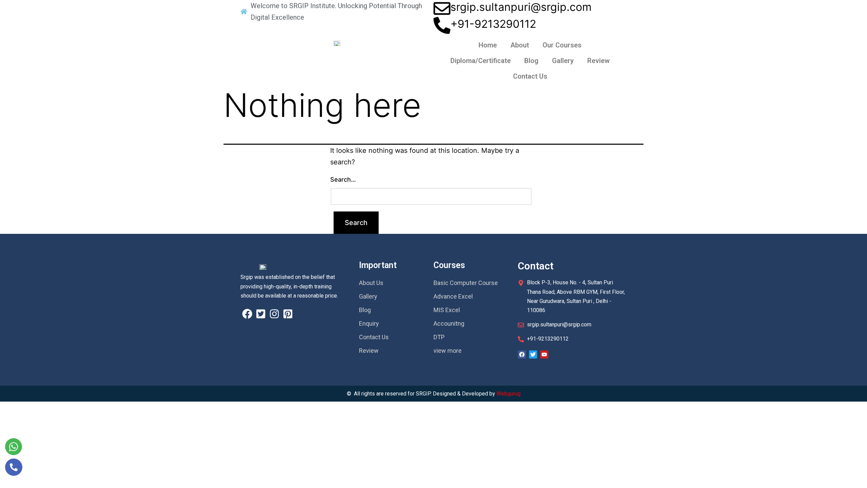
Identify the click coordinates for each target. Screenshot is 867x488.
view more (448, 350)
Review (598, 61)
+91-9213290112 (493, 23)
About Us (371, 282)
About (519, 45)
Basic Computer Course (466, 282)
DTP (439, 337)
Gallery (563, 61)
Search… (343, 179)
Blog (531, 61)
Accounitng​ (449, 323)
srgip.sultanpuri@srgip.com (521, 7)
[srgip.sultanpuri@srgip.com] (442, 8)
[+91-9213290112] (442, 25)
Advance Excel (453, 296)
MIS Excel (447, 309)
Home (488, 45)
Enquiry (369, 323)
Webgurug (508, 393)
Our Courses (562, 45)
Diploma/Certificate (480, 61)
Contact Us (530, 76)
